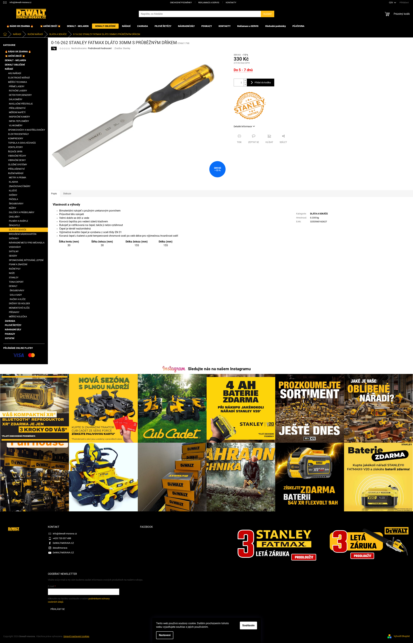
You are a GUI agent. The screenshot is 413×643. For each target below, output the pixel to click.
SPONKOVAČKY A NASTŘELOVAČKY (26, 130)
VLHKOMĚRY (15, 125)
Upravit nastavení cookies (76, 636)
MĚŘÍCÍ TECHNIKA (17, 82)
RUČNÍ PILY (14, 268)
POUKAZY (10, 334)
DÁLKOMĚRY (15, 99)
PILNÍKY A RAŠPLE (18, 221)
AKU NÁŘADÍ (14, 73)
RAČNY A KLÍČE (18, 299)
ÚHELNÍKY (14, 216)
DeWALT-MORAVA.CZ (63, 543)
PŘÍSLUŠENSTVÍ (17, 108)
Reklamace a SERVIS (208, 2)
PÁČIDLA (13, 199)
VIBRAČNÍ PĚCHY (17, 155)
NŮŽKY (12, 208)
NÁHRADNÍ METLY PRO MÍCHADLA (26, 242)
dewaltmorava (60, 548)
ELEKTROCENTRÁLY (18, 134)
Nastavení (165, 635)
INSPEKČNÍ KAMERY (19, 116)
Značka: (122, 48)
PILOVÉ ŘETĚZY (13, 325)
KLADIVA (13, 182)
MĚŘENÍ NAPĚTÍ (17, 112)
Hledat (267, 14)
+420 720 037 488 (62, 538)
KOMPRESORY (15, 138)
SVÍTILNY (13, 251)
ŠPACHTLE (14, 225)
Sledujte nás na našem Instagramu (219, 368)
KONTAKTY (231, 2)
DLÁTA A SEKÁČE (17, 229)
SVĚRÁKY (14, 238)
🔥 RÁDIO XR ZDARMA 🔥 (18, 51)
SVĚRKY (13, 195)
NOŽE (12, 273)
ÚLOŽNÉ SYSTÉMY (17, 164)
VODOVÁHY (15, 247)
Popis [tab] (54, 193)
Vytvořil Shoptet (402, 636)
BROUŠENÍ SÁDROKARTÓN (22, 234)
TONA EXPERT (16, 282)
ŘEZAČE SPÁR (15, 151)
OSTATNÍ (9, 338)
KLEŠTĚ (13, 190)
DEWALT (13, 286)
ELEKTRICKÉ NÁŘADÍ (19, 77)
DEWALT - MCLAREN (15, 60)
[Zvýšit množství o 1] (245, 81)
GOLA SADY (16, 295)
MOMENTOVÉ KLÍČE (19, 308)
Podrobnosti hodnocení (99, 48)
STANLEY (13, 277)
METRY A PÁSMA (17, 177)
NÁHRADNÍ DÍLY (13, 329)
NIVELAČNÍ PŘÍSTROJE (21, 103)
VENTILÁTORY (15, 147)
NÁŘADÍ (9, 69)
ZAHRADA (10, 321)
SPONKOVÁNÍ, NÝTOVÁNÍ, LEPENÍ (26, 260)
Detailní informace (243, 126)
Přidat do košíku (263, 82)
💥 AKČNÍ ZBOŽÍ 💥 (15, 56)
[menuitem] (20, 26)
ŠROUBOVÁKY (16, 203)
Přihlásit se (57, 609)
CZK (391, 2)
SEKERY (13, 255)
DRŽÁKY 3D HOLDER (19, 303)
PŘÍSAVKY (14, 312)
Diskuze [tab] (67, 193)
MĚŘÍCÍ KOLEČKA (18, 316)
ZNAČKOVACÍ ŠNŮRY (19, 186)
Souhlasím (248, 625)
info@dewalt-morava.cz (65, 533)
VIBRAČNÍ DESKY (17, 160)
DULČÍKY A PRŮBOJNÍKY (21, 212)
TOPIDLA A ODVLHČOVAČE (22, 143)
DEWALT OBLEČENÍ (15, 64)
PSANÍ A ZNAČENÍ (18, 264)
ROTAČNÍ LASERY (18, 90)
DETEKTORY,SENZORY (20, 95)
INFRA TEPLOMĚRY (19, 121)
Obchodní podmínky (181, 2)
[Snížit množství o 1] (245, 84)
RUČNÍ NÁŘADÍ (15, 173)
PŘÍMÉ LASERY (16, 86)
